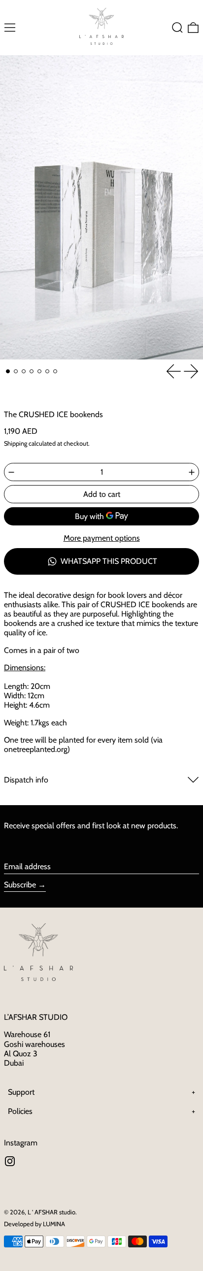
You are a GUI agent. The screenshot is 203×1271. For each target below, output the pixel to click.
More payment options (102, 538)
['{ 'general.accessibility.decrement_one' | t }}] (11, 472)
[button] (177, 27)
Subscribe (20, 884)
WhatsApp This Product (109, 561)
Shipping (15, 443)
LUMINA (54, 1224)
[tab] (8, 371)
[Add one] (192, 472)
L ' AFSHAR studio (51, 1212)
